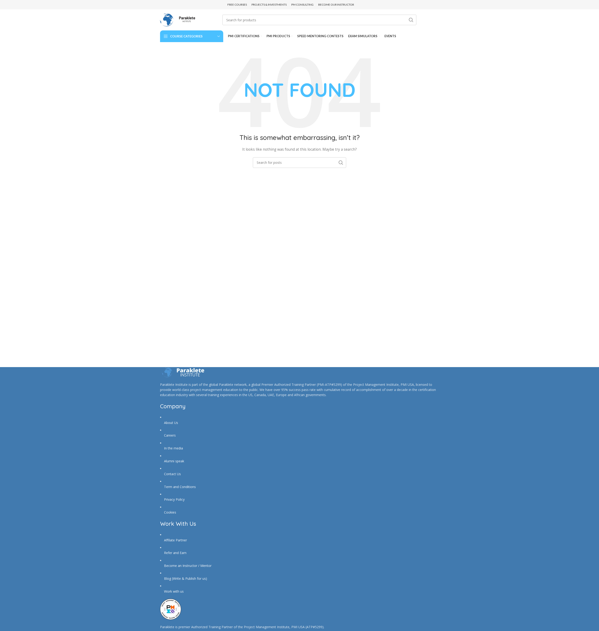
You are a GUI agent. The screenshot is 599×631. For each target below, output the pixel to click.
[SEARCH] (411, 20)
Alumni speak (174, 461)
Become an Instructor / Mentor (188, 565)
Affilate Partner (175, 540)
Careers (170, 435)
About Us (171, 422)
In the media (173, 448)
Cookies (170, 512)
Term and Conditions (180, 487)
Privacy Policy (174, 499)
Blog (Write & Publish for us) (185, 578)
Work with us (174, 591)
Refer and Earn (175, 553)
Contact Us (172, 474)
